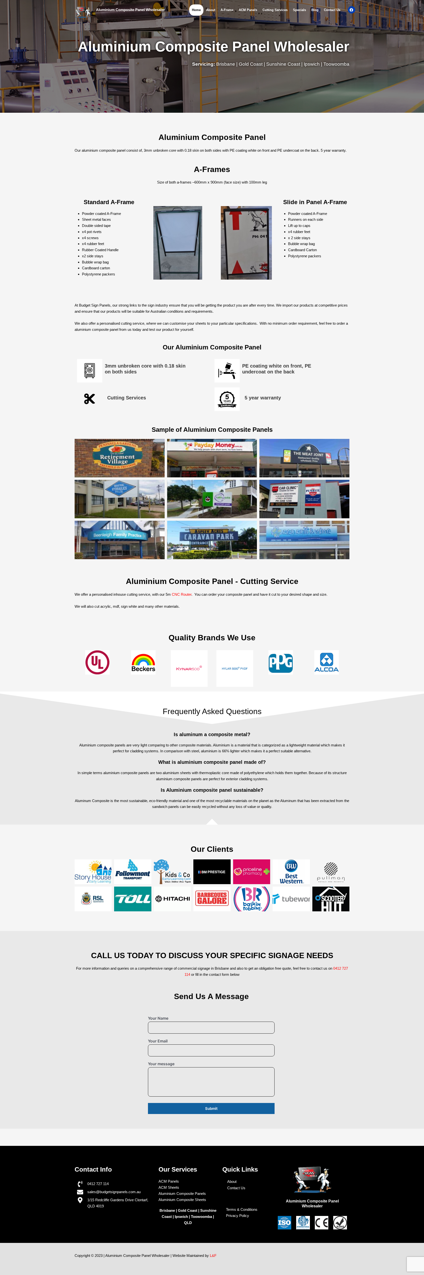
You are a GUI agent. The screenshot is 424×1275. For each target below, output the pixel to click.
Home (196, 10)
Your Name (158, 1018)
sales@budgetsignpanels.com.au (114, 1192)
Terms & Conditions (241, 1209)
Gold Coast (187, 1210)
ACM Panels (248, 10)
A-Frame (227, 10)
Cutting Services (275, 10)
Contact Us (332, 10)
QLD (188, 1223)
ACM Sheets (169, 1187)
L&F (213, 1255)
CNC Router (181, 594)
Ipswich (181, 1216)
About (210, 10)
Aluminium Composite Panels (182, 1193)
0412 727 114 (98, 1184)
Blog (314, 10)
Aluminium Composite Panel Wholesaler (130, 10)
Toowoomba (202, 1216)
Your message (161, 1063)
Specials (299, 10)
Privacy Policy (237, 1215)
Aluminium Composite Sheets (182, 1200)
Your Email (158, 1041)
